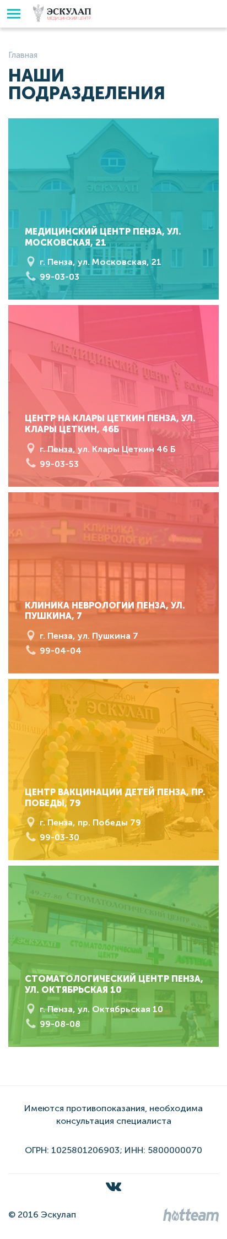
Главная (22, 55)
